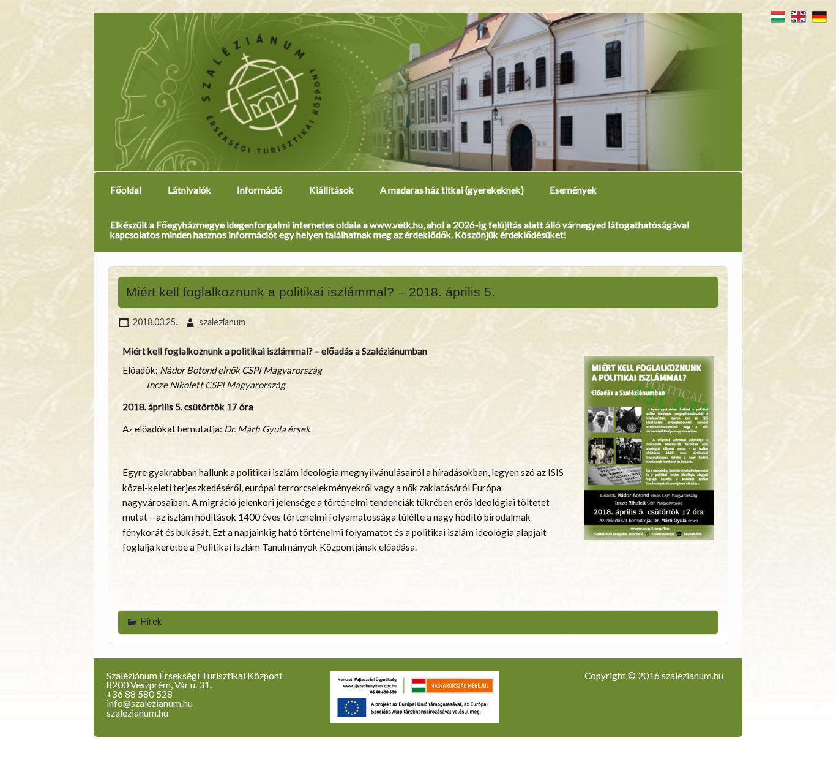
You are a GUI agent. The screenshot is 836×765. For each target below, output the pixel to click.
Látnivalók (189, 189)
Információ (260, 189)
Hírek (151, 621)
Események (573, 189)
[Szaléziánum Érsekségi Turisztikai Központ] (418, 92)
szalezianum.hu (137, 712)
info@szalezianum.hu (149, 703)
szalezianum (222, 322)
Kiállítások (331, 189)
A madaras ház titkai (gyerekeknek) (452, 189)
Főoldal (125, 189)
